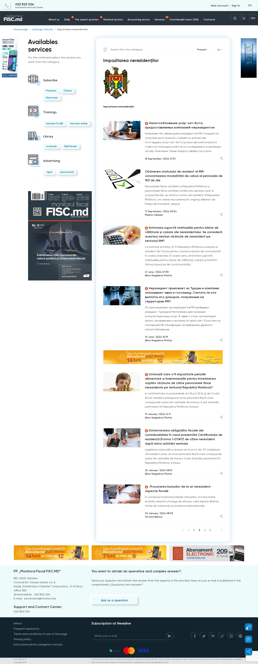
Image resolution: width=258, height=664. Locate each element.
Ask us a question (114, 600)
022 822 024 (24, 4)
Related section (113, 19)
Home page (21, 29)
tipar (49, 172)
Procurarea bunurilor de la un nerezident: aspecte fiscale (178, 489)
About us (54, 19)
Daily (68, 18)
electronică (67, 172)
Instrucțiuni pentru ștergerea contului (38, 644)
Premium (51, 90)
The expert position (88, 18)
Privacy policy (22, 639)
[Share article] (221, 158)
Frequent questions (26, 628)
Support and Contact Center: (38, 607)
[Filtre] (253, 18)
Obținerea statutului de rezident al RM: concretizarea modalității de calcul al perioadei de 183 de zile (184, 176)
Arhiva (18, 623)
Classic (68, 90)
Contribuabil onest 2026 (184, 19)
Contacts (209, 19)
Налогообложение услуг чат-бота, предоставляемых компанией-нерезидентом (179, 125)
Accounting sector (139, 19)
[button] (246, 627)
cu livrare (51, 146)
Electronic (52, 97)
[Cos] (244, 18)
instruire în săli (54, 123)
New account (219, 5)
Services (161, 18)
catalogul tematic (42, 29)
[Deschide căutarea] (235, 18)
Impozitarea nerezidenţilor (72, 29)
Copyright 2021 (20, 662)
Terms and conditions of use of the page (40, 634)
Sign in (236, 5)
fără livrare (70, 146)
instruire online (79, 123)
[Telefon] (7, 5)
